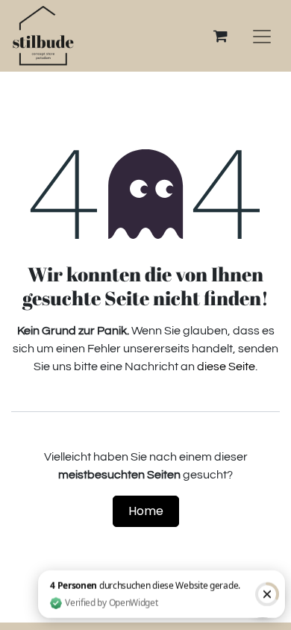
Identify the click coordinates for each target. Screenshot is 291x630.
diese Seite (226, 366)
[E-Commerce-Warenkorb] (220, 36)
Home (145, 511)
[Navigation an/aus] (262, 35)
